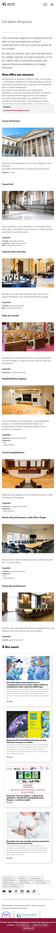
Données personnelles (22, 905)
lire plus (9, 701)
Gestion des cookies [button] (38, 905)
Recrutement (35, 878)
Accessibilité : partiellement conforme (14, 908)
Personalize (28, 928)
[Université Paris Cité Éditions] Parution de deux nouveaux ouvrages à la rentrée (27, 741)
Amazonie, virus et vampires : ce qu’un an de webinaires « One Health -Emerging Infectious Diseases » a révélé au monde (25, 798)
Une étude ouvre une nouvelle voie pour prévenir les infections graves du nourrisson (28, 842)
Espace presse (8, 878)
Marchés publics (8, 882)
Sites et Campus (41, 882)
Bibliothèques (25, 882)
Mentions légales (7, 905)
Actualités (22, 878)
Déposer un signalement (11, 886)
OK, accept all (23, 925)
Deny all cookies (40, 925)
